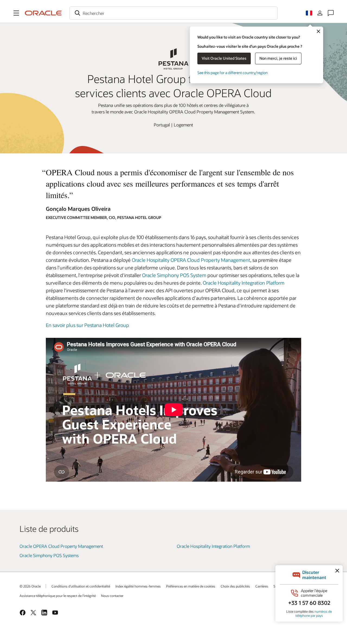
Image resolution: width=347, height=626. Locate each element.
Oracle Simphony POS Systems (49, 555)
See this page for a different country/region (232, 72)
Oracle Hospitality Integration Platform (243, 282)
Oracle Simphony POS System (174, 275)
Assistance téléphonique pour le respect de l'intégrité (58, 595)
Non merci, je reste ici (278, 58)
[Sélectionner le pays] (309, 13)
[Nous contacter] (330, 13)
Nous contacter (112, 595)
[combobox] (173, 13)
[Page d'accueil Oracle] (43, 13)
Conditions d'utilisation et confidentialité (81, 586)
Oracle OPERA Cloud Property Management (61, 546)
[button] (16, 13)
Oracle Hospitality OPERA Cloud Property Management (191, 260)
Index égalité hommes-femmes (138, 586)
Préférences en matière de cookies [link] (190, 586)
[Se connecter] (320, 13)
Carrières (261, 586)
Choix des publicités (235, 586)
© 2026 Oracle (30, 586)
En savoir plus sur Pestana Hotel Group (87, 325)
